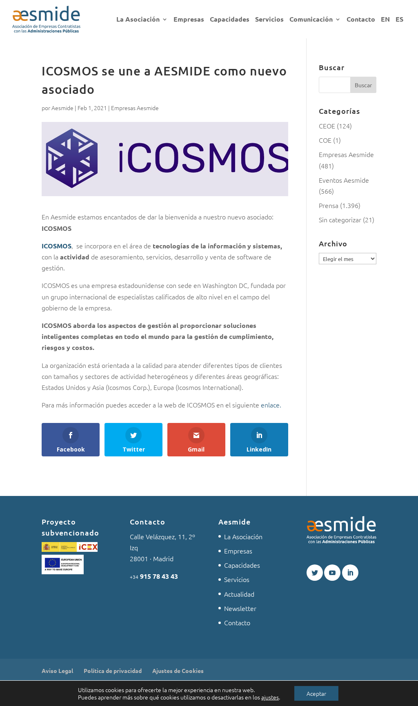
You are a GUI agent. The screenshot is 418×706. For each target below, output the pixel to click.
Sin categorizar (340, 219)
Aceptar (316, 693)
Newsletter (240, 608)
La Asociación (138, 19)
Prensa (328, 205)
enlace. (271, 404)
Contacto (361, 19)
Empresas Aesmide (135, 108)
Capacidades (229, 19)
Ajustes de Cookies (178, 670)
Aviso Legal (57, 670)
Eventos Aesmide (344, 179)
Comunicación (311, 19)
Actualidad (239, 593)
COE (325, 139)
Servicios (269, 19)
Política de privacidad (113, 670)
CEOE (327, 125)
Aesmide (62, 108)
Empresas (188, 19)
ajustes (270, 697)
